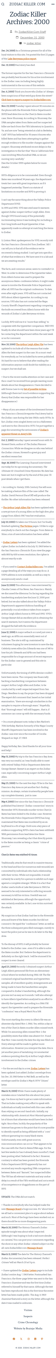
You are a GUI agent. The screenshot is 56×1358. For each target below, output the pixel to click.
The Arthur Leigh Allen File (29, 344)
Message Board (13, 1209)
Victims (28, 1310)
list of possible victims (35, 389)
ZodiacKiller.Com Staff (32, 32)
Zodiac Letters (10, 542)
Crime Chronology (28, 1322)
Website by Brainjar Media (28, 1328)
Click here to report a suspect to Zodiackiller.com (26, 99)
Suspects (28, 1316)
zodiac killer (34, 43)
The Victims (26, 526)
